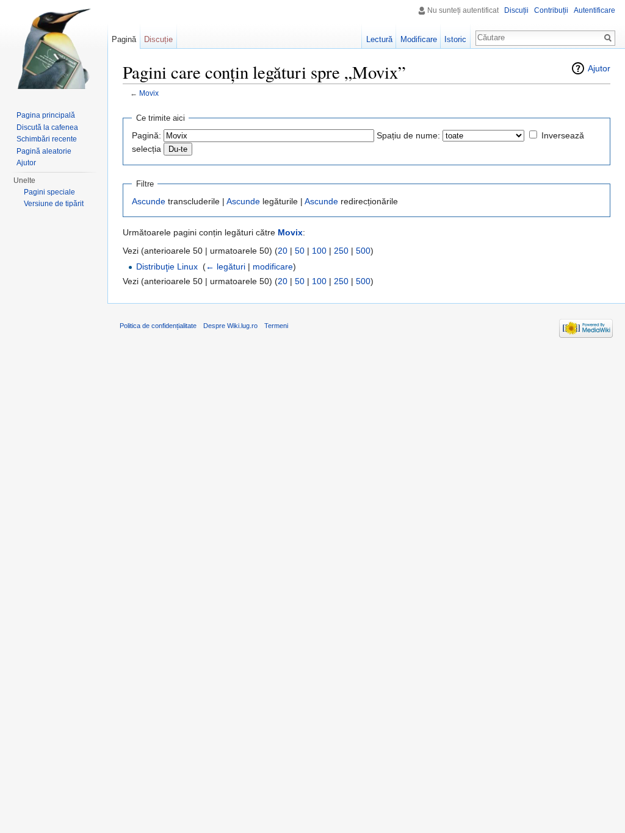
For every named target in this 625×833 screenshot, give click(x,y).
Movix (149, 93)
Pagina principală (45, 115)
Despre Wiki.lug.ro (230, 325)
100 (319, 251)
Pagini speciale (49, 192)
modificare (273, 266)
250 (341, 251)
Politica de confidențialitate (158, 325)
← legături (225, 266)
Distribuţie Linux (167, 266)
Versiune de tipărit (54, 203)
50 (300, 251)
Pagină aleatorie (43, 151)
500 (363, 251)
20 (282, 251)
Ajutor (599, 68)
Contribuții (551, 10)
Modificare (418, 39)
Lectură (379, 39)
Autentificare (594, 10)
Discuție (158, 39)
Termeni (276, 325)
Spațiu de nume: (408, 135)
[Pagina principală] (54, 49)
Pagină (124, 39)
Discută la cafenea (47, 127)
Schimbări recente (46, 139)
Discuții (516, 10)
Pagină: (146, 135)
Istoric (455, 39)
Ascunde (148, 201)
